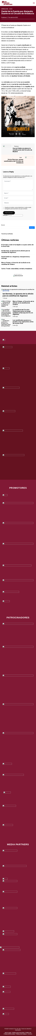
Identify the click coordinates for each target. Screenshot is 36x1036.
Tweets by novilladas (7, 233)
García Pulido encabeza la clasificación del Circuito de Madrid (22, 150)
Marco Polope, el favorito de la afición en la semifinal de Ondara (15, 263)
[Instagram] (20, 333)
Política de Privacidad (18, 1032)
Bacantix (25, 84)
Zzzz (10, 8)
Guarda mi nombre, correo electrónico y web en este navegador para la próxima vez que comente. (18, 208)
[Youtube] (25, 333)
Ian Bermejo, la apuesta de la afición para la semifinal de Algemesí (15, 251)
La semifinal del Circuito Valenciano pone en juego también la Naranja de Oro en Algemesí (23, 312)
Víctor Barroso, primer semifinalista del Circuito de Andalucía (13, 161)
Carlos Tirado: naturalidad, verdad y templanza (16, 268)
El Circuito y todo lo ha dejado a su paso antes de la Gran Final (17, 245)
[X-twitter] (15, 333)
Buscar (3, 225)
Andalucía (4, 8)
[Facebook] (11, 333)
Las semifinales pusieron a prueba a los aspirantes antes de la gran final (23, 321)
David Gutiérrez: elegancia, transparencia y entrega (15, 257)
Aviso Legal (8, 1032)
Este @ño (6, 215)
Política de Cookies (21, 1034)
